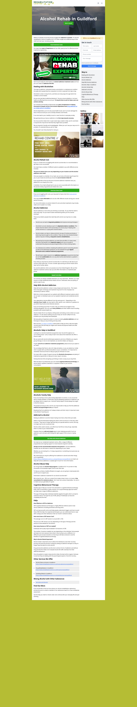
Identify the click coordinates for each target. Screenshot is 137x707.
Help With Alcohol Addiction (89, 82)
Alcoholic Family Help (87, 87)
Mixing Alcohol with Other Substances (92, 101)
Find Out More (85, 104)
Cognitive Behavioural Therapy (90, 94)
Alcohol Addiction (86, 80)
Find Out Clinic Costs (56, 190)
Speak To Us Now (56, 275)
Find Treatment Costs (56, 44)
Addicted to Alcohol (87, 89)
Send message (92, 66)
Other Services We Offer (88, 99)
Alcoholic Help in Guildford (89, 84)
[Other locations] (98, 3)
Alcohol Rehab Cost (87, 77)
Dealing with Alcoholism (88, 75)
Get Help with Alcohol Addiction (56, 438)
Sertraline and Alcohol (42, 582)
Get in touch (68, 23)
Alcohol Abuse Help (87, 92)
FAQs (83, 97)
